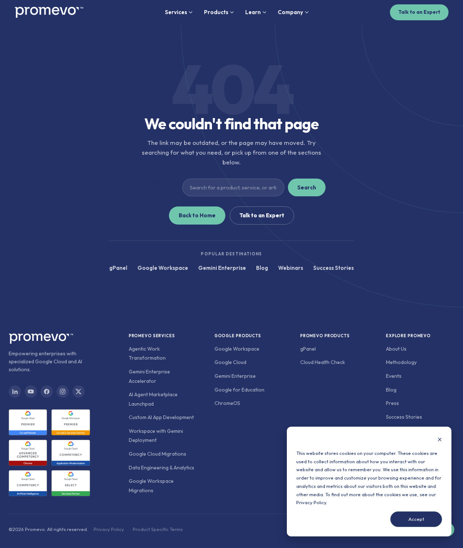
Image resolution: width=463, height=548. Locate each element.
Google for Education (239, 389)
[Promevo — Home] (48, 12)
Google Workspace (162, 267)
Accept (416, 519)
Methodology (401, 362)
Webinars (290, 267)
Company (290, 12)
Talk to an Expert (419, 12)
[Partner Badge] (28, 422)
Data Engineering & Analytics (161, 467)
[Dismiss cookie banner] (439, 440)
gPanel (118, 267)
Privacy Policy (311, 502)
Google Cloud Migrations (157, 454)
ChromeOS (227, 403)
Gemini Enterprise (222, 267)
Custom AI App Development (161, 417)
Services (176, 12)
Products (216, 12)
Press (392, 403)
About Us (396, 349)
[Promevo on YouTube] (31, 391)
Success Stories (333, 267)
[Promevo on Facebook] (47, 391)
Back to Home (197, 215)
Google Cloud (230, 362)
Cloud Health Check (322, 362)
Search (306, 187)
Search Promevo (158, 183)
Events (394, 376)
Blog (262, 267)
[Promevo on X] (78, 391)
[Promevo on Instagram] (62, 391)
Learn (253, 12)
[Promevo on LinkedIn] (15, 391)
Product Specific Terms (158, 529)
